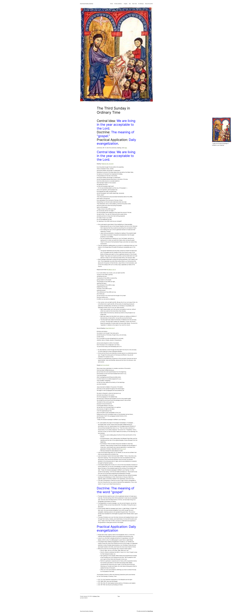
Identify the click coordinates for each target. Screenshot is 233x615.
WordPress (150, 611)
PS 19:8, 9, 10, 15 (111, 269)
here (126, 147)
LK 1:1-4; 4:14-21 (105, 365)
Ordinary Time (96, 596)
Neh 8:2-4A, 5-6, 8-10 (107, 163)
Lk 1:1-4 (123, 449)
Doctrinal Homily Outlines (86, 3)
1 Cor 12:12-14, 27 (110, 328)
